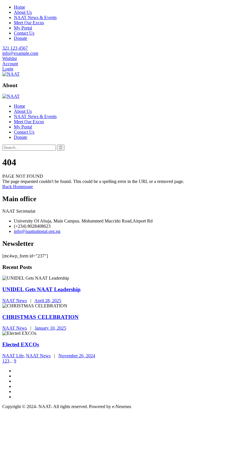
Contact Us (24, 33)
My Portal (23, 27)
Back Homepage (17, 186)
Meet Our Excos (29, 22)
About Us (23, 12)
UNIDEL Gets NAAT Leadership (41, 289)
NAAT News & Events (35, 17)
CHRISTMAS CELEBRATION (40, 317)
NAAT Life (13, 355)
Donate (20, 38)
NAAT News (14, 300)
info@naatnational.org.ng (37, 231)
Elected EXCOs (20, 344)
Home (19, 7)
